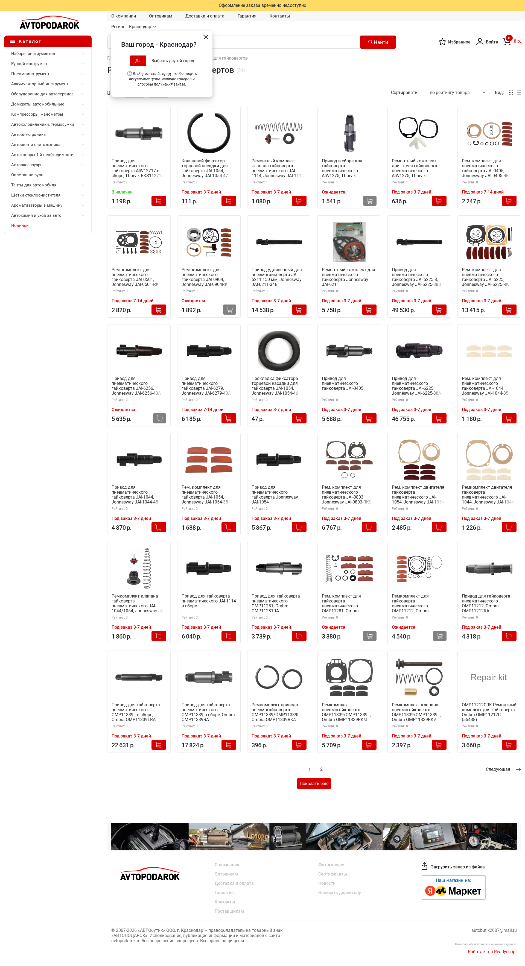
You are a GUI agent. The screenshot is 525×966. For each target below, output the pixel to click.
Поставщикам (229, 911)
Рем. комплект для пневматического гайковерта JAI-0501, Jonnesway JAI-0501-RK (135, 277)
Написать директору (339, 892)
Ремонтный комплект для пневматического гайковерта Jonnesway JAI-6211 (348, 277)
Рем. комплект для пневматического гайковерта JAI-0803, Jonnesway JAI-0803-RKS (347, 495)
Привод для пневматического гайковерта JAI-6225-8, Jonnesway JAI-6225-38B (416, 277)
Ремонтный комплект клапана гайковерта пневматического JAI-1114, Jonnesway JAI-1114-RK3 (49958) (278, 168)
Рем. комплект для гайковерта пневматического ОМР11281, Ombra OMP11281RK (341, 604)
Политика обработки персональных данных (486, 944)
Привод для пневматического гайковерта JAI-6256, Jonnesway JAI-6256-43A (136, 386)
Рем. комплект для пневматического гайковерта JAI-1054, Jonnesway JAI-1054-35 (205, 495)
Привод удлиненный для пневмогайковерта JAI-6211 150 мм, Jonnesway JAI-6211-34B (277, 277)
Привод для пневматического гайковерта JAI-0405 (342, 383)
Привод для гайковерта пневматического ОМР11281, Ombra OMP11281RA (276, 603)
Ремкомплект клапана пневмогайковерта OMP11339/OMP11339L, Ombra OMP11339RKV (416, 712)
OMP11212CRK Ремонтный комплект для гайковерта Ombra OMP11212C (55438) (489, 712)
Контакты (280, 16)
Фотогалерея (332, 864)
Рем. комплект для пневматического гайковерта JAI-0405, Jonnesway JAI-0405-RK (485, 168)
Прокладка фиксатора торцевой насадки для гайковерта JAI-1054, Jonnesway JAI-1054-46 (275, 386)
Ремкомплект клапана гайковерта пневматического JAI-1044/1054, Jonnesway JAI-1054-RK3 (139, 604)
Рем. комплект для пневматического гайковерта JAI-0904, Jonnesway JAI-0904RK (205, 277)
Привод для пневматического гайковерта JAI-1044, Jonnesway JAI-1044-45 (135, 495)
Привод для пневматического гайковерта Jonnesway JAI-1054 (275, 495)
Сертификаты (332, 874)
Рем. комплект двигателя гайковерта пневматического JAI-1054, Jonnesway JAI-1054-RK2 (418, 495)
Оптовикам (160, 16)
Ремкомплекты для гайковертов (214, 58)
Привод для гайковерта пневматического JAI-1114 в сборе (209, 601)
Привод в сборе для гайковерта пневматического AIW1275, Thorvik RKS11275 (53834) (342, 168)
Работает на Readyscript (492, 951)
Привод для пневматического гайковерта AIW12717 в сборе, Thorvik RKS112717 (138, 168)
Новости (327, 883)
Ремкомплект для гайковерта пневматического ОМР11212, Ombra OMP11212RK (410, 604)
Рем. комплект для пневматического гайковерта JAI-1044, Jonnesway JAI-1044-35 (485, 386)
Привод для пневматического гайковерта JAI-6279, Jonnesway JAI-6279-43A (206, 386)
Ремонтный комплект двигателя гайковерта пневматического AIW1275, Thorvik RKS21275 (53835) (414, 168)
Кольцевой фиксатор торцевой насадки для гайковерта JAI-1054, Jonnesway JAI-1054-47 (205, 168)
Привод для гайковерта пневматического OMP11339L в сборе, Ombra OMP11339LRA (136, 712)
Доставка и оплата (204, 16)
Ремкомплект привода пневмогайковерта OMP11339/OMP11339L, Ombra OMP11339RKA (276, 712)
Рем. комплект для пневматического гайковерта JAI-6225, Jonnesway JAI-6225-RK (485, 277)
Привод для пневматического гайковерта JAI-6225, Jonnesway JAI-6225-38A (416, 386)
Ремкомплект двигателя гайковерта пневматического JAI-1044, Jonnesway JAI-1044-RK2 (488, 495)
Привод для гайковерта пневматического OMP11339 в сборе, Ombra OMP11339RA (208, 712)
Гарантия (247, 16)
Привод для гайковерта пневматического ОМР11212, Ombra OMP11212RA (486, 603)
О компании (123, 16)
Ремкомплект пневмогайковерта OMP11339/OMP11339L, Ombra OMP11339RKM (346, 712)
